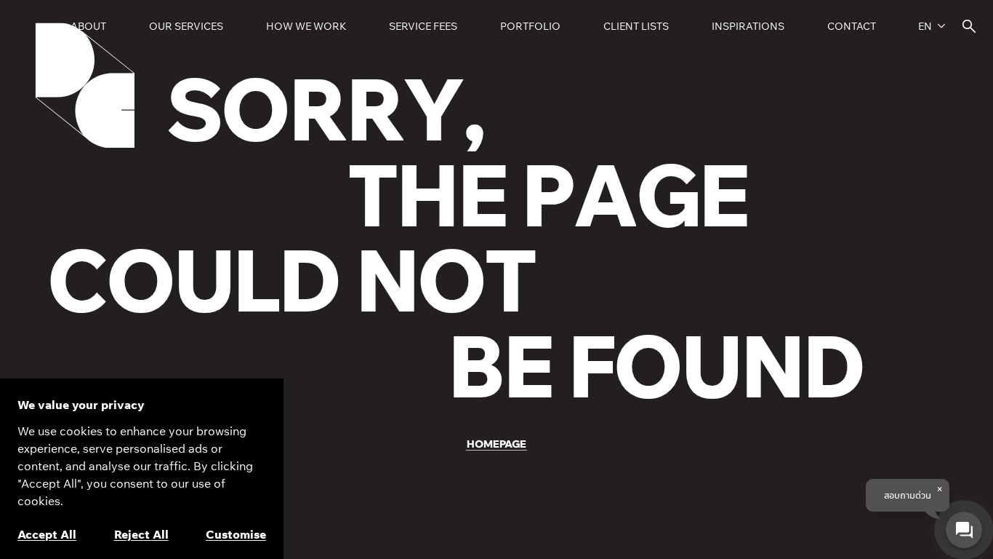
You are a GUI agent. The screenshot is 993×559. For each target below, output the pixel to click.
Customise (236, 534)
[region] (142, 468)
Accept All (46, 534)
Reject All (141, 534)
